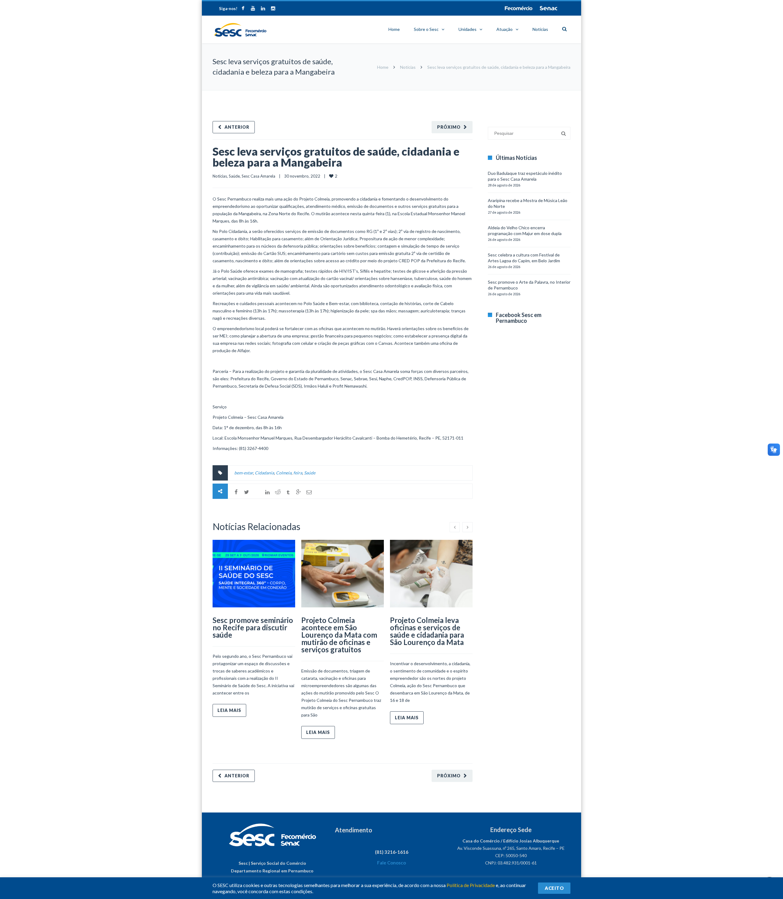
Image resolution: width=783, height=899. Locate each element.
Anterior (237, 127)
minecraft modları (489, 93)
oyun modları (545, 93)
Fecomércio (518, 8)
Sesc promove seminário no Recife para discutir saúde (253, 627)
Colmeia (283, 472)
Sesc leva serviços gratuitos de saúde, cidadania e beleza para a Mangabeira (336, 157)
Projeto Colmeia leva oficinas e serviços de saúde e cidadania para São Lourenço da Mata (427, 631)
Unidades (467, 29)
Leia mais (229, 710)
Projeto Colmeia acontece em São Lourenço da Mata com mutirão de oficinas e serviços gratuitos (339, 635)
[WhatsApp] (257, 492)
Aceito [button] (554, 888)
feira (297, 472)
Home (394, 29)
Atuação (504, 29)
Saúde (234, 176)
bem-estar (243, 472)
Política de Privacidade (471, 885)
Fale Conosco (391, 862)
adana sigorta (519, 93)
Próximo (449, 127)
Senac (549, 8)
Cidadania (264, 472)
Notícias (540, 29)
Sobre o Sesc (426, 29)
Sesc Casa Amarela (258, 176)
